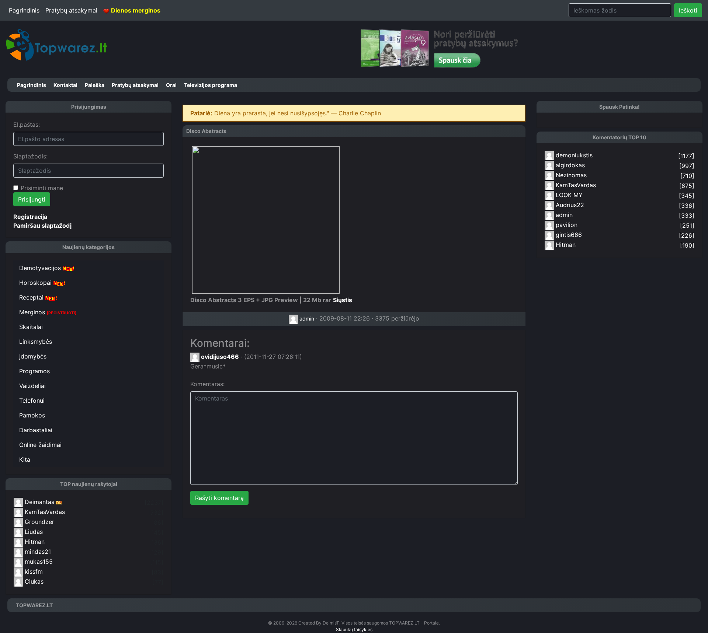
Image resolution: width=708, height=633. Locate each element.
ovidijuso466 (219, 356)
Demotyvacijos (41, 268)
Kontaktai (65, 85)
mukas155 (38, 561)
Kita (24, 459)
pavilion (565, 224)
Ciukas (33, 581)
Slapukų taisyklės (354, 629)
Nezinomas (570, 175)
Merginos (47, 312)
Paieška (94, 85)
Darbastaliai (35, 430)
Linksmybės (35, 341)
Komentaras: (207, 384)
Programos (34, 371)
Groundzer (38, 521)
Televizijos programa (210, 85)
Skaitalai (31, 327)
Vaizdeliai (32, 385)
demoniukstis (573, 155)
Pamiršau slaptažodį (42, 225)
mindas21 (37, 551)
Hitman (34, 541)
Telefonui (32, 400)
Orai (171, 85)
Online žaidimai (40, 444)
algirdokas (569, 165)
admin (306, 318)
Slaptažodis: (30, 156)
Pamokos (32, 415)
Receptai (32, 297)
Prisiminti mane (42, 188)
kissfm (33, 571)
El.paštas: (26, 124)
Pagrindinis (24, 10)
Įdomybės (32, 356)
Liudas (33, 531)
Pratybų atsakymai (71, 10)
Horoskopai (36, 282)
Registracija (30, 216)
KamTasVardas (44, 511)
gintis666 (568, 234)
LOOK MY (568, 195)
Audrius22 (569, 205)
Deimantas (38, 502)
